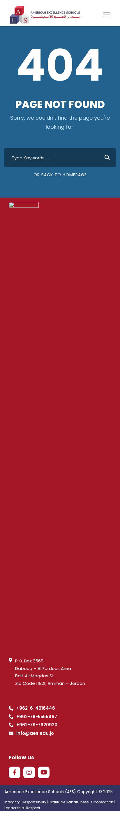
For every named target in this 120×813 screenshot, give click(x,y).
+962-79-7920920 (36, 725)
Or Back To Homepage (60, 175)
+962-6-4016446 (35, 708)
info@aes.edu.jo (35, 733)
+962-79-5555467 (36, 716)
